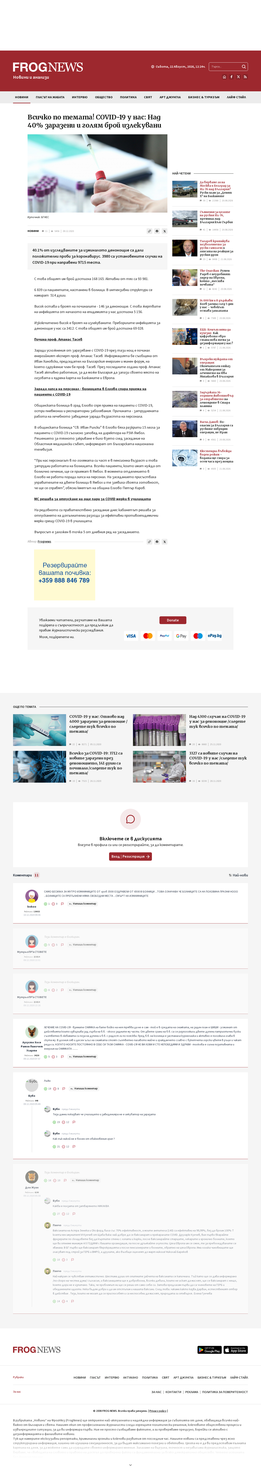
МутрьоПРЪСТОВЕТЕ (31, 952)
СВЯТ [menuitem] (148, 97)
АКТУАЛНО (130, 1377)
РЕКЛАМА (191, 1392)
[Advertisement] (130, 25)
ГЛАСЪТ (95, 1377)
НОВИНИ (33, 231)
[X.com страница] (238, 76)
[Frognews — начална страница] (37, 1350)
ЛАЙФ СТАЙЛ (239, 1377)
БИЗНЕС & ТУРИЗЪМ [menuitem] (203, 97)
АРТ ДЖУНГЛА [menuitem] (170, 97)
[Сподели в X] (164, 231)
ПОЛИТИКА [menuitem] (128, 97)
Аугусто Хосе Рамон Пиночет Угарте (32, 1046)
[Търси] (244, 66)
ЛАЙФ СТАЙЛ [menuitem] (236, 97)
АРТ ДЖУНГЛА (184, 1377)
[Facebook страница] (231, 76)
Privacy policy (157, 1411)
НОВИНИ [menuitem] (21, 97)
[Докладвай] (62, 903)
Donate (173, 620)
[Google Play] (209, 1350)
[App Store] (235, 1350)
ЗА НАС (156, 1392)
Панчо (57, 1225)
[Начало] (224, 76)
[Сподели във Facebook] (157, 231)
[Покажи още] (130, 1465)
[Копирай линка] (149, 231)
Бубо (31, 1096)
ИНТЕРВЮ (112, 1377)
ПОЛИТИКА (150, 1377)
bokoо (31, 907)
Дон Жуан (32, 1188)
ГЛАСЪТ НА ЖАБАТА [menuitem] (50, 97)
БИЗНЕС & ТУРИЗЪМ (212, 1377)
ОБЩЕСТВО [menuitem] (104, 97)
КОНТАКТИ (173, 1392)
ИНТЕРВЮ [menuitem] (79, 97)
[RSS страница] (245, 76)
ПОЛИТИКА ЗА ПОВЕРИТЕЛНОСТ (225, 1392)
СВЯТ (165, 1377)
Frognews (44, 541)
